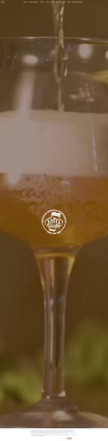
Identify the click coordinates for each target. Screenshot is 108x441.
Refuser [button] (74, 438)
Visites (42, 2)
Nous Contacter (61, 2)
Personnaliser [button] (64, 438)
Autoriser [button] (69, 438)
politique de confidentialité (63, 433)
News (52, 2)
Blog (68, 2)
